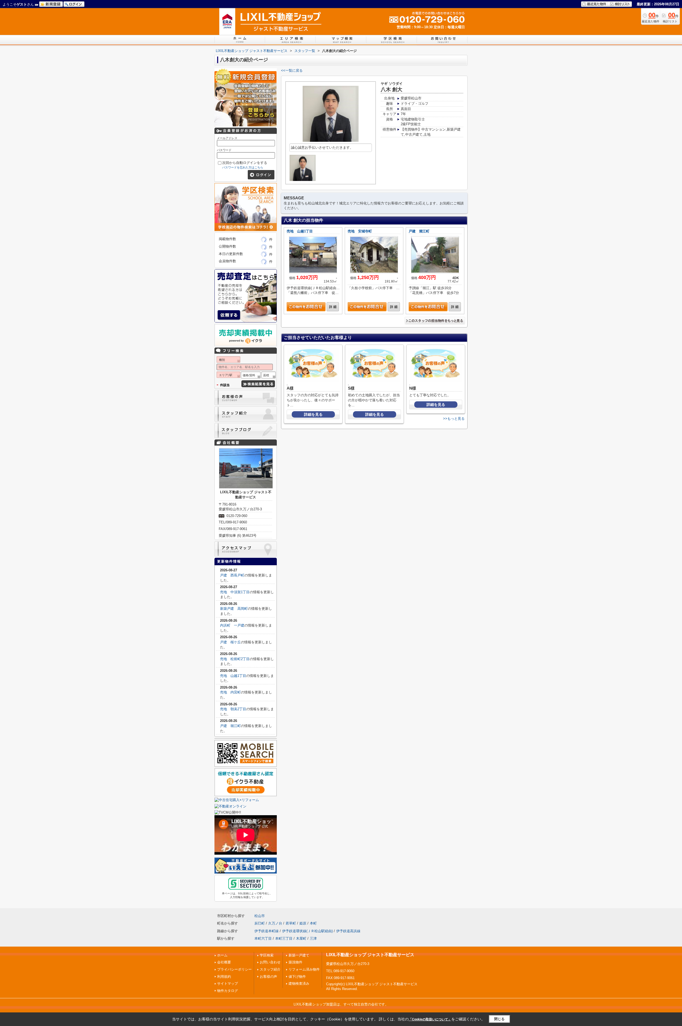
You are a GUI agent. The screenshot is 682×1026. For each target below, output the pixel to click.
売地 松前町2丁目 (235, 659)
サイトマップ (227, 983)
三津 (313, 938)
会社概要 (224, 962)
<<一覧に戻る (292, 70)
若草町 (291, 923)
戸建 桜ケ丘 (230, 642)
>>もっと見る (454, 419)
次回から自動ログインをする (244, 163)
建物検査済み (299, 983)
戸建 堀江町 (419, 231)
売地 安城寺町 (360, 231)
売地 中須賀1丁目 (235, 592)
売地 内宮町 (230, 692)
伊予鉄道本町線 (266, 931)
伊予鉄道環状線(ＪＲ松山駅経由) (307, 931)
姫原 (302, 923)
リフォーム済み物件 (304, 969)
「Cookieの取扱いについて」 (430, 1019)
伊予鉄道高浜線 (348, 931)
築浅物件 (295, 962)
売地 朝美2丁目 (233, 709)
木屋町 (301, 938)
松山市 (259, 916)
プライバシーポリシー (234, 969)
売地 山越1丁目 (300, 231)
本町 (313, 923)
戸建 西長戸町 (232, 575)
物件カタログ (227, 991)
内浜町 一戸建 (232, 625)
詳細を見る (313, 414)
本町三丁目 (284, 938)
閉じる (499, 1019)
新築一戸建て (299, 955)
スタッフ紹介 (270, 969)
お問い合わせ (270, 962)
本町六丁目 (263, 938)
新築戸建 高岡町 (234, 609)
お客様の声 (268, 977)
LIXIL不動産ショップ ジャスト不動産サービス (370, 954)
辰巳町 (259, 923)
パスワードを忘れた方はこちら (242, 167)
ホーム (222, 955)
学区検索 (267, 955)
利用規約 (224, 977)
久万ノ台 (275, 923)
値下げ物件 (297, 977)
